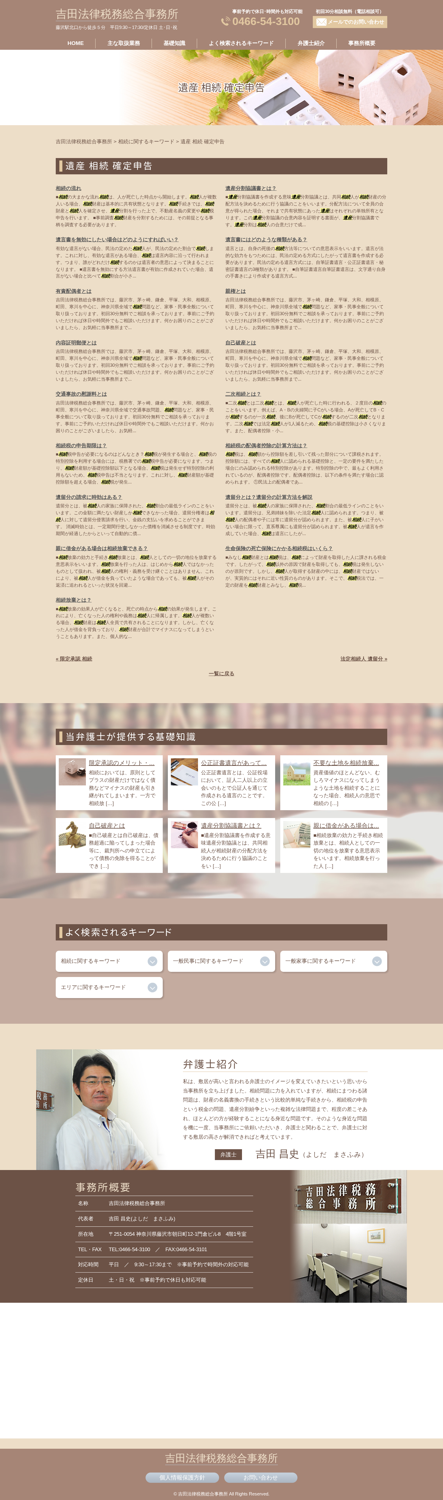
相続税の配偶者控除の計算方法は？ (266, 446)
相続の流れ (68, 188)
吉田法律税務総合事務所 (117, 14)
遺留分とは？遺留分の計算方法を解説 (269, 497)
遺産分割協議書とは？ (251, 188)
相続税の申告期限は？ (81, 446)
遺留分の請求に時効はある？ (89, 497)
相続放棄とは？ (74, 600)
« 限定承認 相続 (74, 659)
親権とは (235, 291)
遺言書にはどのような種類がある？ (266, 240)
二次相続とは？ (243, 394)
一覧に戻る (221, 674)
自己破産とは (240, 343)
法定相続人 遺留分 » (364, 659)
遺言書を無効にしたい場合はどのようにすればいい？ (117, 240)
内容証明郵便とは (76, 343)
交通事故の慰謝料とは (81, 394)
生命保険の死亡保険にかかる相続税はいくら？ (279, 548)
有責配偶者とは (74, 291)
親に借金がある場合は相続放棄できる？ (102, 548)
